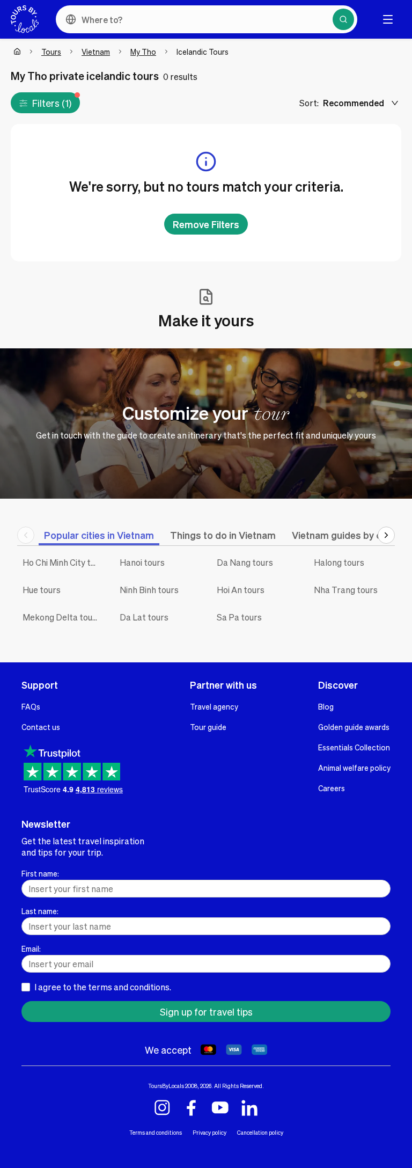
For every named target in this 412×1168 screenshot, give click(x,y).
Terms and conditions (155, 1132)
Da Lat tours (144, 617)
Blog (326, 706)
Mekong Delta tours (61, 617)
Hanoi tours (142, 562)
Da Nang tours (245, 562)
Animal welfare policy (354, 767)
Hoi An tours (240, 589)
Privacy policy (209, 1132)
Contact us (40, 727)
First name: (40, 873)
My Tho (143, 51)
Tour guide (208, 727)
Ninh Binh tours (149, 589)
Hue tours (42, 589)
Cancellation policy (260, 1132)
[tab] (99, 534)
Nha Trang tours (346, 589)
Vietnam (96, 51)
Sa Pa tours (239, 617)
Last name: (39, 911)
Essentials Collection (354, 747)
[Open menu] (387, 19)
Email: (31, 948)
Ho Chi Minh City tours (63, 562)
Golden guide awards (353, 727)
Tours (51, 51)
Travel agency (214, 706)
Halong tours (339, 562)
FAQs (30, 706)
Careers (331, 788)
